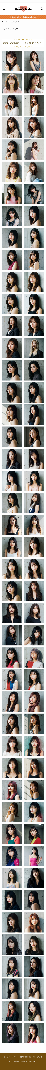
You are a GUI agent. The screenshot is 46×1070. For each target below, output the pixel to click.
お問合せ (39, 1057)
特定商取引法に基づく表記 (27, 1057)
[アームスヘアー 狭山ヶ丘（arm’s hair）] (23, 9)
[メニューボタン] (4, 9)
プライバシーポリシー (11, 1057)
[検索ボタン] (42, 9)
